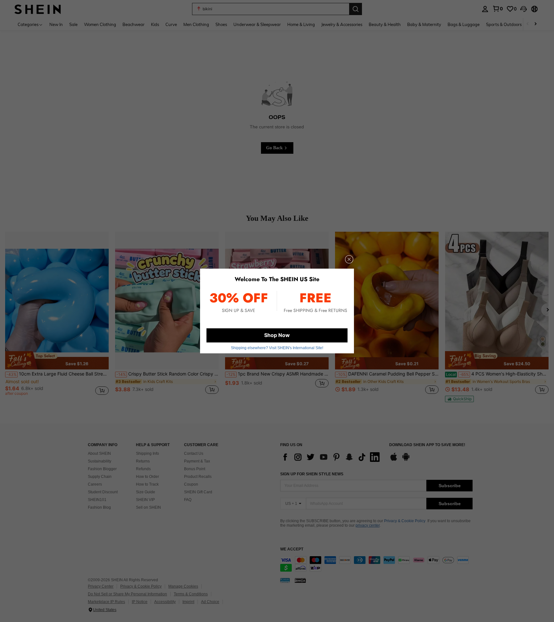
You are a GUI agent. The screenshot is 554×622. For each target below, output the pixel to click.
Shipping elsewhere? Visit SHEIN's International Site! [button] (277, 348)
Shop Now (277, 335)
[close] (349, 259)
